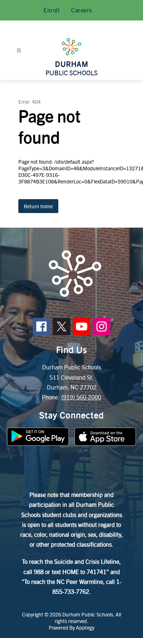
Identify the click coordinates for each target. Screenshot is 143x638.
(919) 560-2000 (81, 397)
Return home (38, 206)
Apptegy (85, 627)
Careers (81, 10)
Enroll (51, 10)
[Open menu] (19, 50)
